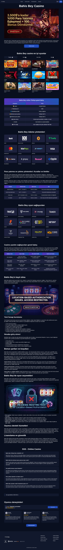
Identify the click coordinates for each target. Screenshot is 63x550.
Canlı (24, 57)
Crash (38, 57)
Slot (51, 57)
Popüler (10, 57)
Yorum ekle (53, 507)
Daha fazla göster (31, 525)
